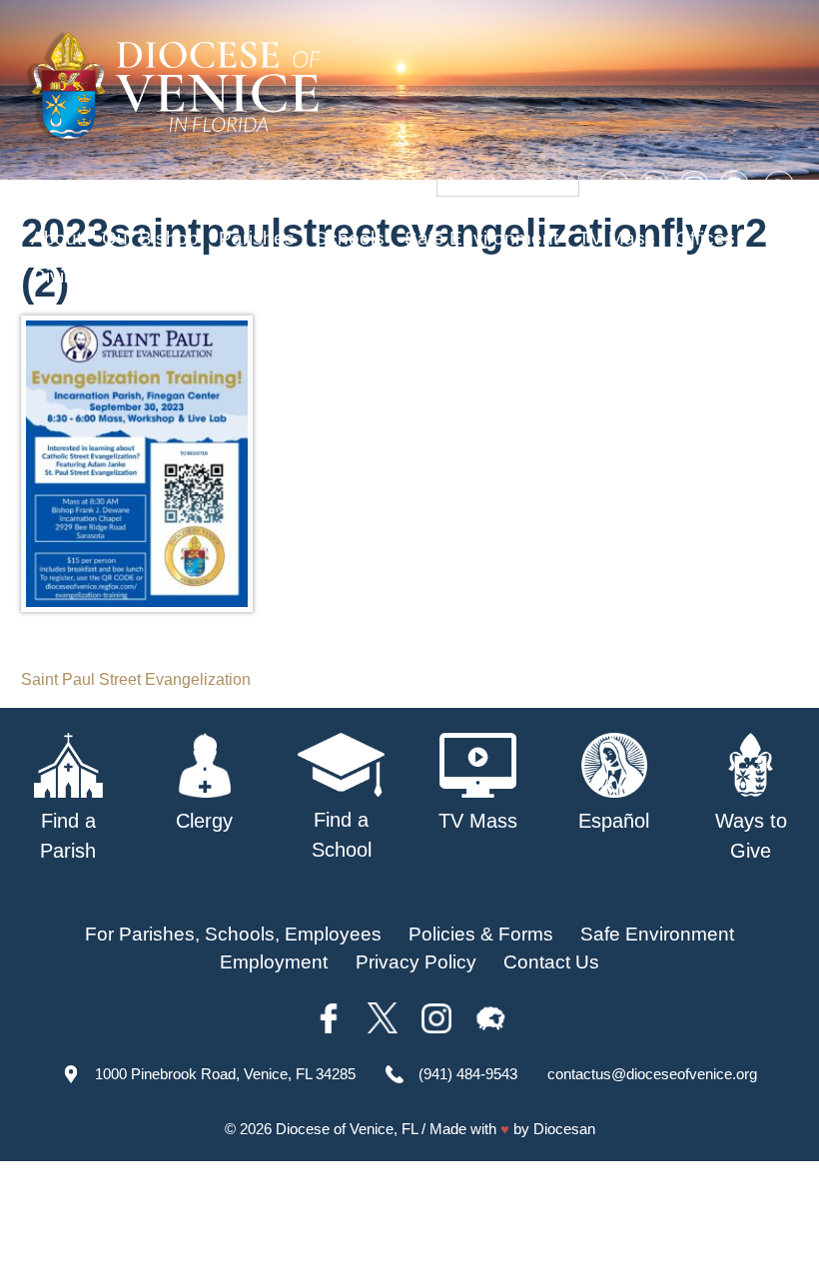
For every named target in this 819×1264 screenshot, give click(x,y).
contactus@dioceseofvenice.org (652, 1073)
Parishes (257, 238)
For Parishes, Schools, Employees (233, 934)
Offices (705, 238)
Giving (58, 276)
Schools (350, 238)
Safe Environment (481, 238)
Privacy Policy (416, 961)
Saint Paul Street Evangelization (136, 679)
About (56, 238)
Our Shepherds (172, 276)
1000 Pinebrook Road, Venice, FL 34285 (225, 1073)
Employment (274, 961)
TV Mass (616, 238)
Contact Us (551, 961)
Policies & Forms (481, 934)
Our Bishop (150, 238)
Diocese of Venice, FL (346, 1128)
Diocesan (564, 1128)
